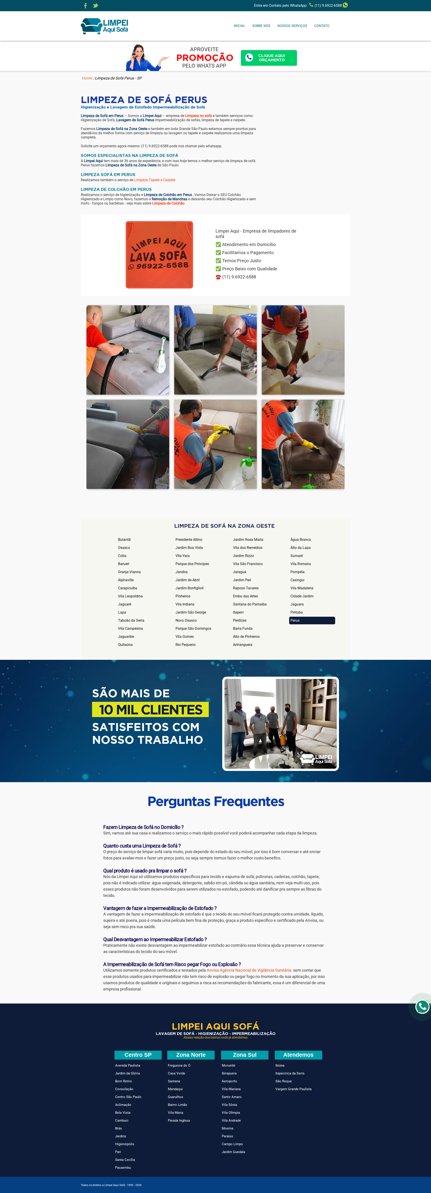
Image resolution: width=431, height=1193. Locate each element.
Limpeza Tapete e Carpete (154, 180)
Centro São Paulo (128, 1097)
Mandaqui (175, 1089)
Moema (227, 1128)
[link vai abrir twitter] (95, 5)
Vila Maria (175, 1113)
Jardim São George (191, 612)
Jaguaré (124, 604)
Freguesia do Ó (179, 1065)
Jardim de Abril (188, 580)
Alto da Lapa (300, 548)
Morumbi (228, 1065)
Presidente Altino (189, 539)
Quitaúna (125, 645)
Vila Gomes (185, 636)
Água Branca (300, 539)
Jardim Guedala (233, 1152)
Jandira (182, 572)
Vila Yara (183, 556)
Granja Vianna (129, 572)
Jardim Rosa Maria (248, 539)
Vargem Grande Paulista (293, 1089)
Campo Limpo (232, 1144)
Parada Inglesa (179, 1120)
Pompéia (297, 572)
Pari (118, 1152)
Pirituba (296, 612)
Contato (321, 26)
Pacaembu (123, 1168)
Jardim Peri (242, 580)
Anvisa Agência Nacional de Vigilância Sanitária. (249, 970)
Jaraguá (239, 572)
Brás (118, 1128)
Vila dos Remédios (247, 548)
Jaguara (297, 604)
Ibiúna (279, 1065)
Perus (294, 620)
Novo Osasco (186, 620)
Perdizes (239, 620)
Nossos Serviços (292, 26)
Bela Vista (122, 1113)
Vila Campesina (130, 628)
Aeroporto (229, 1081)
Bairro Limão (177, 1105)
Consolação (124, 1089)
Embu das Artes (245, 596)
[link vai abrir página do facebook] (85, 5)
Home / (88, 78)
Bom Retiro (123, 1081)
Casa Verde (176, 1073)
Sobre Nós (261, 26)
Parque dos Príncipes (192, 564)
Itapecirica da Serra (289, 1073)
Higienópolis (124, 1144)
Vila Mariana (231, 1089)
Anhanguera (242, 645)
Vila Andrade (231, 1120)
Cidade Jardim (302, 596)
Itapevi (238, 612)
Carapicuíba (127, 588)
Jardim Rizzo (243, 556)
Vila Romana (300, 564)
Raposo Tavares (246, 588)
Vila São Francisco (248, 564)
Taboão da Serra (131, 620)
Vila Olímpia (231, 1113)
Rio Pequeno (186, 645)
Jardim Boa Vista (189, 548)
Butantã (124, 539)
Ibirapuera (229, 1073)
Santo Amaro (232, 1097)
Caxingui (297, 580)
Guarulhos (175, 1097)
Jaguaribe (126, 636)
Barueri (123, 564)
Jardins (120, 1136)
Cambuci (121, 1120)
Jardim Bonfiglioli (190, 588)
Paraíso (227, 1136)
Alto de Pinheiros (246, 636)
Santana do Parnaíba (250, 604)
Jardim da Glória (127, 1073)
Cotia (122, 556)
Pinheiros (183, 596)
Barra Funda (243, 628)
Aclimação (123, 1105)
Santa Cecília (125, 1160)
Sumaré (296, 556)
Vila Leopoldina (130, 596)
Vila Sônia (229, 1105)
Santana (174, 1081)
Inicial (239, 26)
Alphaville (126, 580)
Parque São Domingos (193, 628)
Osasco (124, 548)
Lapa (122, 612)
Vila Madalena (301, 588)
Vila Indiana (185, 604)
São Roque (283, 1081)
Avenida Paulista (127, 1065)
